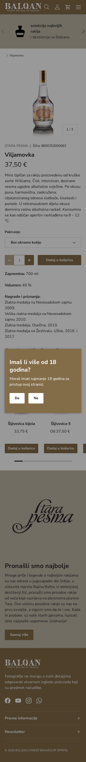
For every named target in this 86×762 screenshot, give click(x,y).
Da (17, 398)
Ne (36, 398)
